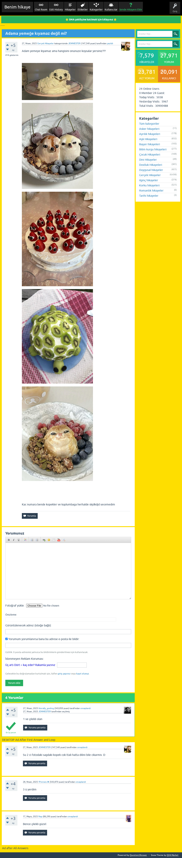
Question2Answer (138, 855)
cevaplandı (85, 708)
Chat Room (41, 9)
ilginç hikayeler (148, 180)
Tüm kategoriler (149, 123)
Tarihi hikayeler (148, 195)
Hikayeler (70, 9)
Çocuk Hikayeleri (149, 154)
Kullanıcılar (111, 9)
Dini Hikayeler (148, 159)
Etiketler (83, 9)
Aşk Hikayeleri (148, 139)
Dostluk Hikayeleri (150, 164)
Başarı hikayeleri (149, 144)
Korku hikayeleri (149, 185)
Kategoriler (96, 9)
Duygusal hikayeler (151, 169)
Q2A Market (172, 855)
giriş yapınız (64, 673)
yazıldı (110, 43)
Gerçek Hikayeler (45, 43)
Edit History (56, 9)
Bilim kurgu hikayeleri (153, 149)
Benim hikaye (17, 7)
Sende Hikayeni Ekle (130, 9)
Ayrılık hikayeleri (149, 133)
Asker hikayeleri (149, 128)
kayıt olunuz (82, 673)
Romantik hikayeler (151, 190)
